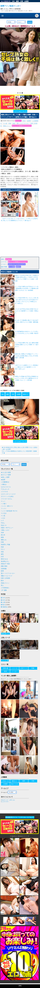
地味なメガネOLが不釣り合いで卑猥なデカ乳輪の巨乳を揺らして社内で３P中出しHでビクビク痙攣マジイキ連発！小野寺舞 (27, 278)
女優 (2, 259)
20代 (24, 121)
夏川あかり (18, 121)
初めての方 (14, 784)
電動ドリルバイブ (6, 576)
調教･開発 (4, 566)
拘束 (14, 123)
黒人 (2, 585)
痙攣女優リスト (5, 633)
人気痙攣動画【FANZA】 (19, 916)
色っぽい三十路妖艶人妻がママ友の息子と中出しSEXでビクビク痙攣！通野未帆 (26, 321)
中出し (3, 523)
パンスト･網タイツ (7, 506)
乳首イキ (4, 525)
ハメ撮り (4, 503)
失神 (2, 532)
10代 (3, 597)
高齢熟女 (5, 607)
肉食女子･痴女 (5, 563)
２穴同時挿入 (5, 588)
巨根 (10, 123)
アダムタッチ (5, 489)
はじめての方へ (5, 801)
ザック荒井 (12, 267)
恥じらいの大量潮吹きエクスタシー (21, 126)
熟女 (3, 604)
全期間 (26, 1)
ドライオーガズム (6, 499)
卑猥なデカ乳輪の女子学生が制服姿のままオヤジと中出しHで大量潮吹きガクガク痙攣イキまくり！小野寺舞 (26, 378)
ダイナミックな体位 (7, 496)
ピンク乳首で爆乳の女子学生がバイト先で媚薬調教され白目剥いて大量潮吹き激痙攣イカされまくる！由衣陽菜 (26, 288)
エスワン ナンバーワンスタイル (16, 264)
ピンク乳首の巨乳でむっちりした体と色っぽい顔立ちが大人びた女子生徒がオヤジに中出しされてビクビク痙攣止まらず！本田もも (26, 300)
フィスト (4, 508)
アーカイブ (4, 792)
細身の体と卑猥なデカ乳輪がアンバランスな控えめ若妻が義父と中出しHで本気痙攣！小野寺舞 (26, 356)
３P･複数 (4, 590)
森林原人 (18, 267)
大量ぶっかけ (5, 530)
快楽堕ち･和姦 (5, 544)
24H (13, 1)
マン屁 (5, 123)
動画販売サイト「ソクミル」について (20, 817)
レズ (2, 520)
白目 (2, 556)
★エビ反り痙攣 (6, 472)
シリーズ (3, 262)
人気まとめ (5, 781)
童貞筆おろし (5, 561)
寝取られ (4, 540)
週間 (17, 1)
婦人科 (3, 535)
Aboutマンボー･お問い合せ (8, 800)
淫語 (2, 552)
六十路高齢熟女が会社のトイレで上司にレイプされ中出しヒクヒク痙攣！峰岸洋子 (26, 333)
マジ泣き (4, 513)
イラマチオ (4, 491)
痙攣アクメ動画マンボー (10, 5)
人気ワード (23, 668)
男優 (5, 267)
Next (37, 58)
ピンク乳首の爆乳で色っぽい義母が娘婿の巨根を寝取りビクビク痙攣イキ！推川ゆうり (26, 344)
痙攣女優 (5, 668)
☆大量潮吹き (5, 482)
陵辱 (2, 571)
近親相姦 (4, 568)
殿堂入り (26, 394)
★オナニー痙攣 (6, 475)
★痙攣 (29, 121)
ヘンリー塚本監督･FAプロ (9, 511)
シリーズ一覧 (4, 660)
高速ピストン (7, 126)
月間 (21, 1)
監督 (2, 267)
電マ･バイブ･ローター (23, 123)
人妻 (3, 602)
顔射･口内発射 (5, 578)
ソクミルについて (20, 111)
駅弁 (2, 580)
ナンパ (3, 501)
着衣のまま (4, 559)
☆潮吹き (4, 484)
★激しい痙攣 (5, 477)
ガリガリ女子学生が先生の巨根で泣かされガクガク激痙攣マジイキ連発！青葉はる (26, 311)
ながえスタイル (6, 487)
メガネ (3, 518)
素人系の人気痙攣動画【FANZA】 (20, 398)
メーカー (3, 264)
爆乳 (2, 554)
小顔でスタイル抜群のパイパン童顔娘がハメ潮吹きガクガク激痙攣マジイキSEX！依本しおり (26, 367)
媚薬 (2, 537)
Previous (2, 58)
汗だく (3, 549)
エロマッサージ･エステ (8, 494)
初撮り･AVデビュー (7, 527)
